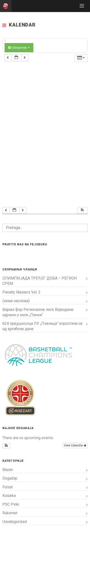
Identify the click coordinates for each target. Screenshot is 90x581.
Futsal (7, 487)
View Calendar (74, 445)
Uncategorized (14, 521)
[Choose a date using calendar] (16, 57)
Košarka (9, 495)
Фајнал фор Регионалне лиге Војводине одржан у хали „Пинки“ (37, 312)
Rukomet (9, 513)
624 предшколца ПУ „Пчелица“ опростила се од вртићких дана (42, 326)
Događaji (9, 478)
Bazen (7, 469)
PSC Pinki (10, 504)
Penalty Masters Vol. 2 (21, 292)
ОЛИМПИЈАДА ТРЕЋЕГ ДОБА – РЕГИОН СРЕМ (39, 281)
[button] (82, 210)
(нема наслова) (16, 301)
